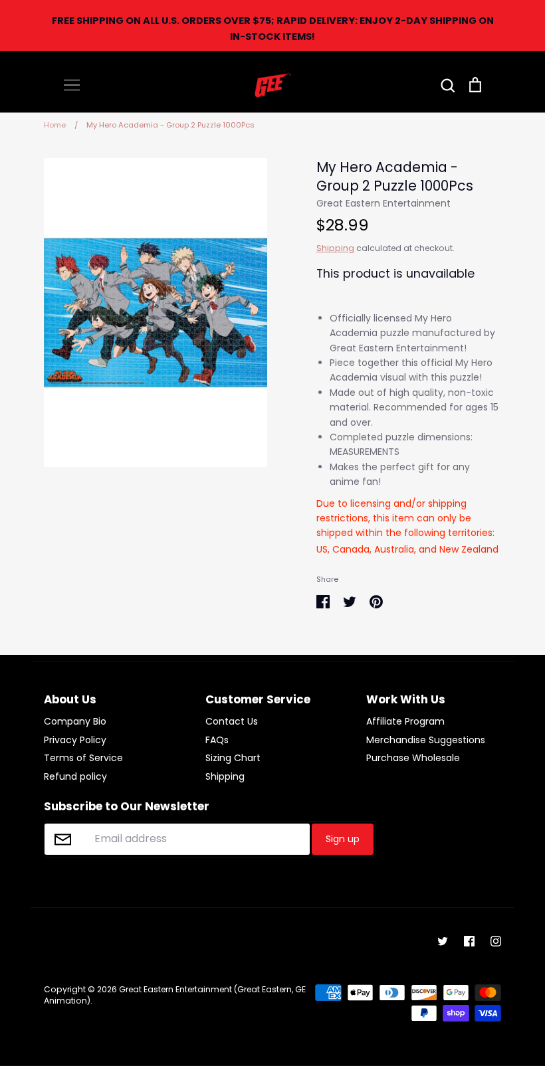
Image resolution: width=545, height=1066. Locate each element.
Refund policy (75, 776)
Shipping (335, 248)
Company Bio (75, 721)
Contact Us (231, 721)
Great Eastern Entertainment (383, 203)
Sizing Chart (233, 757)
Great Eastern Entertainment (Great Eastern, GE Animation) (175, 995)
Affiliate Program (405, 721)
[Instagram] (496, 941)
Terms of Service (83, 757)
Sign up (343, 838)
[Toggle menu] (71, 85)
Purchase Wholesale (413, 757)
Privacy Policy (75, 740)
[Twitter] (442, 941)
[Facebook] (469, 941)
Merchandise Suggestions (425, 740)
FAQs (217, 740)
